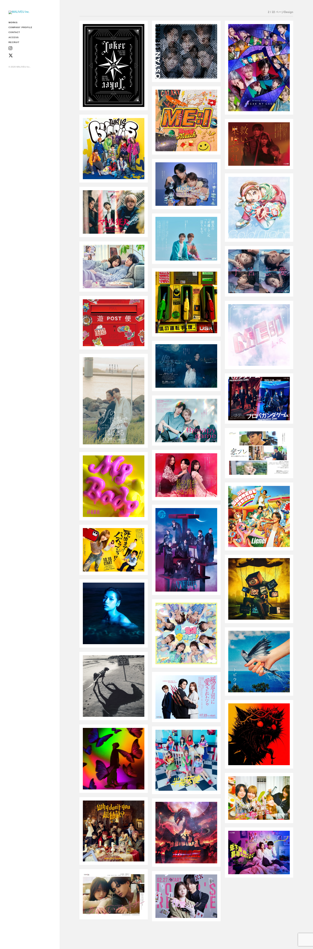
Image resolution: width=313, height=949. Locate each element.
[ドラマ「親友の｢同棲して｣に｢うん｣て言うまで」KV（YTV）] (186, 238)
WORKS (13, 22)
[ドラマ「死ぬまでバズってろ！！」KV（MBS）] (113, 550)
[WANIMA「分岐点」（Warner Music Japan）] (113, 758)
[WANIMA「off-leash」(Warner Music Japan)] (113, 686)
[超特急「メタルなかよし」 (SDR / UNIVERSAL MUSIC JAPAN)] (186, 832)
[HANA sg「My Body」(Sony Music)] (113, 486)
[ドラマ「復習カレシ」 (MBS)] (186, 896)
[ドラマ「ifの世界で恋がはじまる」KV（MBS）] (186, 366)
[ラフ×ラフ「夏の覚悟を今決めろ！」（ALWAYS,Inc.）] (186, 633)
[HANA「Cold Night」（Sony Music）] (259, 207)
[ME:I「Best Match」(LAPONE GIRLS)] (186, 120)
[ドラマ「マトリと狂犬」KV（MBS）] (113, 212)
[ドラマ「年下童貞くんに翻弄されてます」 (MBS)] (259, 852)
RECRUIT (14, 42)
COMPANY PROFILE (20, 27)
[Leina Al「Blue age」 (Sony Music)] (113, 613)
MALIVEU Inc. (23, 67)
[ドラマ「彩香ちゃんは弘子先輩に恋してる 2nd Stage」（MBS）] (259, 798)
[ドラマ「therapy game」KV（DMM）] (186, 420)
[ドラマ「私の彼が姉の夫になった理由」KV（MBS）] (186, 475)
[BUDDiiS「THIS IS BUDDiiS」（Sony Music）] (113, 148)
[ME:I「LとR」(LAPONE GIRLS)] (259, 335)
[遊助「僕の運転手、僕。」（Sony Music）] (186, 302)
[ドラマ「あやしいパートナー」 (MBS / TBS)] (113, 894)
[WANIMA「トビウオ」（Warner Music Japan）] (259, 661)
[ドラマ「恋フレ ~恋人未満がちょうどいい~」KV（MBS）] (259, 453)
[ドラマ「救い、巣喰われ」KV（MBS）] (259, 144)
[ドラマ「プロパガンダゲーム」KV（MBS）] (259, 398)
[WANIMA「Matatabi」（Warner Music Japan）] (259, 734)
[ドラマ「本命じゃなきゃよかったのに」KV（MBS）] (113, 266)
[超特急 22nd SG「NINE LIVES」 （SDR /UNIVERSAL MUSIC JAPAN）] (186, 550)
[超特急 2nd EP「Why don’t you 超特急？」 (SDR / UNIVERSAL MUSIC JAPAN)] (113, 831)
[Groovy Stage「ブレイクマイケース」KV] (259, 67)
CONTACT (14, 32)
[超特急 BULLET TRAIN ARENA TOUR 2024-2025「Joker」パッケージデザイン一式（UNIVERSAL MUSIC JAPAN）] (113, 65)
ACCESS (14, 37)
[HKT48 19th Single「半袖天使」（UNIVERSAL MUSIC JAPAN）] (186, 760)
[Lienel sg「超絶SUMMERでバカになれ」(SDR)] (259, 516)
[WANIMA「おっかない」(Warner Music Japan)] (259, 589)
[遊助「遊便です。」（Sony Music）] (113, 322)
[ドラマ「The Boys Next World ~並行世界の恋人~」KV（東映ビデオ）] (186, 184)
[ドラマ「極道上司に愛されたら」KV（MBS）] (186, 697)
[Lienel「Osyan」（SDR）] (186, 51)
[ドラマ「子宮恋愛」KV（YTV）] (259, 271)
